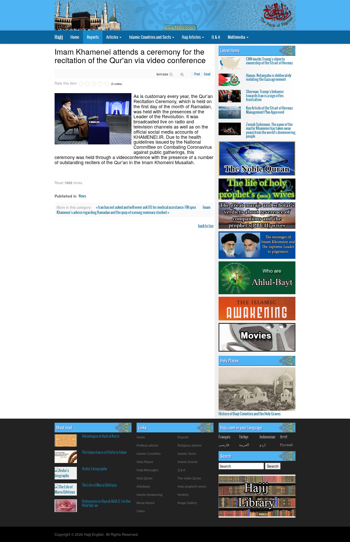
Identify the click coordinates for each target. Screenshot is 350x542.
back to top (205, 226)
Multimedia (237, 37)
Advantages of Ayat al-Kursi (100, 436)
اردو (263, 444)
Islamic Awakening (149, 495)
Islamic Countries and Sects (150, 37)
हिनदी (283, 437)
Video (141, 511)
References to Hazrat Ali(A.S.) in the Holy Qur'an (106, 503)
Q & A (216, 37)
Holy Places (229, 361)
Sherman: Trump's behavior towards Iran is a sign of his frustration (265, 95)
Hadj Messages (147, 470)
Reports (93, 37)
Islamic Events (188, 462)
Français (224, 437)
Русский (286, 444)
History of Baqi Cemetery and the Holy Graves (250, 414)
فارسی (224, 444)
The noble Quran (189, 478)
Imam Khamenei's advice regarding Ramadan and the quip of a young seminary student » (133, 209)
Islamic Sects (187, 454)
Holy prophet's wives (192, 486)
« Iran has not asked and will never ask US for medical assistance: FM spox (146, 207)
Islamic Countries (149, 454)
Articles (112, 37)
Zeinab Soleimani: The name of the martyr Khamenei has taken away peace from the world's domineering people (270, 130)
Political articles (147, 445)
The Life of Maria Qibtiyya (99, 485)
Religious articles (190, 445)
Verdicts (183, 495)
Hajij (59, 37)
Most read (64, 428)
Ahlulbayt (143, 486)
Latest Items (230, 50)
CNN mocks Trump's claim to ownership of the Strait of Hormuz (269, 61)
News (82, 196)
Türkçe (243, 437)
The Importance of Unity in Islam (104, 452)
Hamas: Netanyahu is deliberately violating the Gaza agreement (268, 77)
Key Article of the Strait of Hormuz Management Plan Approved (269, 110)
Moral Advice (146, 503)
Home (74, 37)
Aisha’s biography (94, 468)
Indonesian (267, 437)
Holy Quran (144, 478)
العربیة (244, 444)
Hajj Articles (191, 37)
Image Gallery (187, 503)
